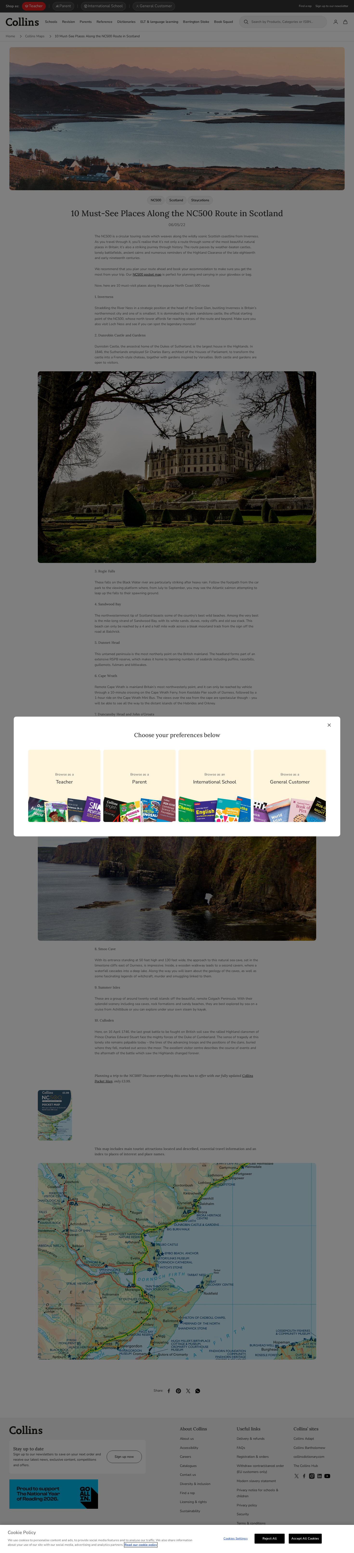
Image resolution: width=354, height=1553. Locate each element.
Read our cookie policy (141, 1545)
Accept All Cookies (305, 1538)
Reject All (269, 1538)
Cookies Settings (235, 1538)
